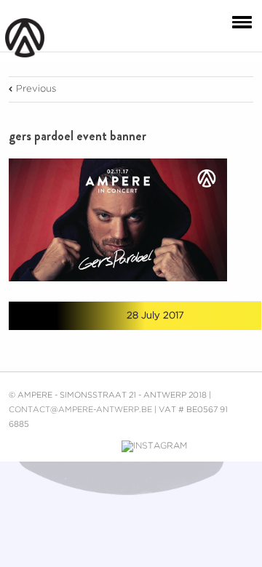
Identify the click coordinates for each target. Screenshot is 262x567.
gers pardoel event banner (77, 135)
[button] (239, 21)
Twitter (66, 316)
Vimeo (100, 446)
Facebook (41, 316)
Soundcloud (211, 444)
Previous (36, 89)
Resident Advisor (243, 449)
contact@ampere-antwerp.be (80, 410)
